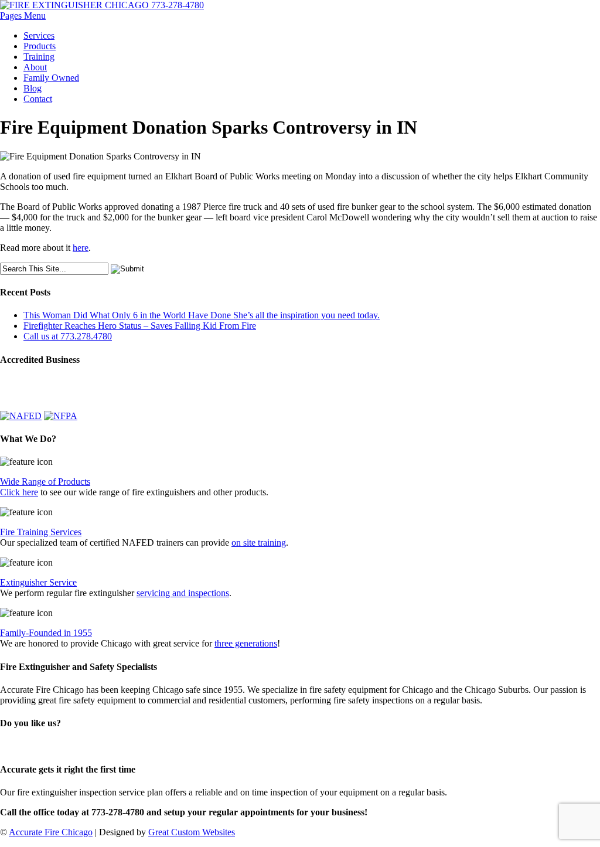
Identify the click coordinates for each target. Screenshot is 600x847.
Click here (19, 492)
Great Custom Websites (191, 832)
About (35, 67)
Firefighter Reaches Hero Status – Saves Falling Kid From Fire (139, 326)
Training (38, 57)
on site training (258, 542)
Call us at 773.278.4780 (67, 336)
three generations (245, 643)
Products (39, 46)
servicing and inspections (183, 593)
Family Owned (51, 78)
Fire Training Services (40, 532)
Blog (32, 88)
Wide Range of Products (45, 482)
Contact (37, 99)
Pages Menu (23, 16)
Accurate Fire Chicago (51, 832)
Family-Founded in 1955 (46, 633)
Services (38, 35)
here (80, 248)
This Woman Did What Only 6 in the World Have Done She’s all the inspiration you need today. (201, 315)
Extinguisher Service (38, 582)
